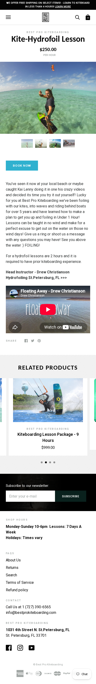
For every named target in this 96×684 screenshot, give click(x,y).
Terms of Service (20, 582)
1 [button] (42, 462)
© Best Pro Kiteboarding (48, 664)
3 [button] (50, 462)
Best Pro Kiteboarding (48, 32)
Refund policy (17, 590)
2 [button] (46, 462)
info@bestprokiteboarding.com (31, 612)
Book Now (22, 165)
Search (11, 575)
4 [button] (54, 462)
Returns (12, 567)
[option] (48, 98)
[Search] (77, 17)
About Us (13, 560)
